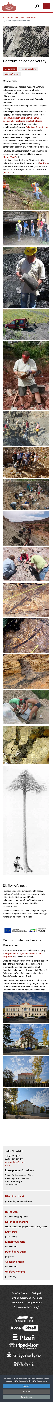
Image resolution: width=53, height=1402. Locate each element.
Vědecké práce (12, 74)
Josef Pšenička (11, 157)
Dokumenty (17, 1302)
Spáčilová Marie (15, 1261)
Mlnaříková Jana (15, 1241)
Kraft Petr (11, 1231)
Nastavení (26, 1391)
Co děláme (10, 69)
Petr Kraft (43, 163)
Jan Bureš (8, 172)
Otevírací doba (19, 1293)
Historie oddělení (28, 69)
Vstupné (36, 1293)
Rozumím (26, 1386)
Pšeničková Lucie (15, 1251)
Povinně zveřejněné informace (26, 1298)
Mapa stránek (35, 1302)
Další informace (26, 1397)
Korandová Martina (17, 1221)
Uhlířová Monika (15, 1271)
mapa (7, 1165)
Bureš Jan (11, 1211)
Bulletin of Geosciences (37, 127)
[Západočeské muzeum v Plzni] (14, 8)
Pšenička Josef (14, 1196)
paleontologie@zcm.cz (15, 1162)
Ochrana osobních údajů (26, 1307)
